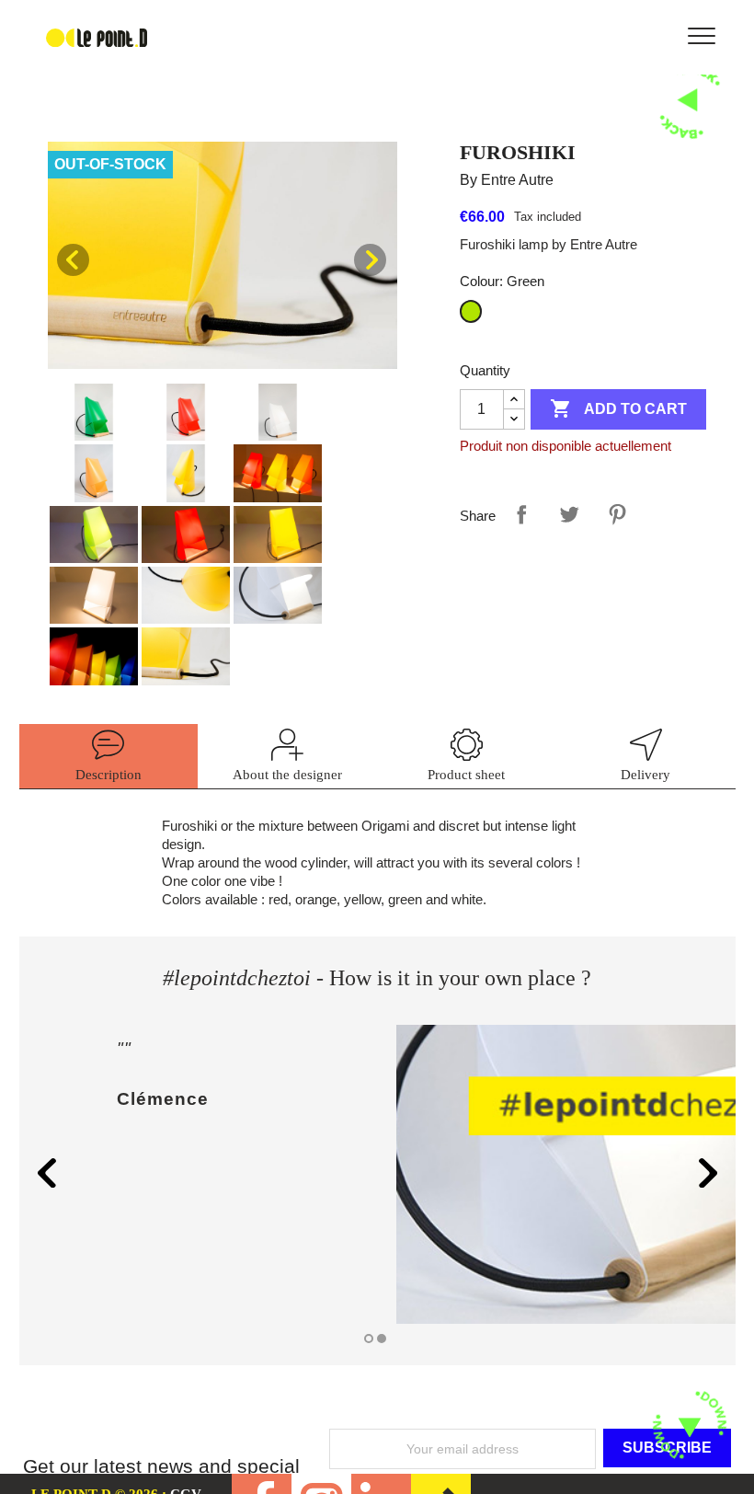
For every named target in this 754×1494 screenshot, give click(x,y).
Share (521, 514)
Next (370, 260)
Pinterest (617, 514)
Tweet (569, 514)
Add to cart (618, 408)
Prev (73, 260)
